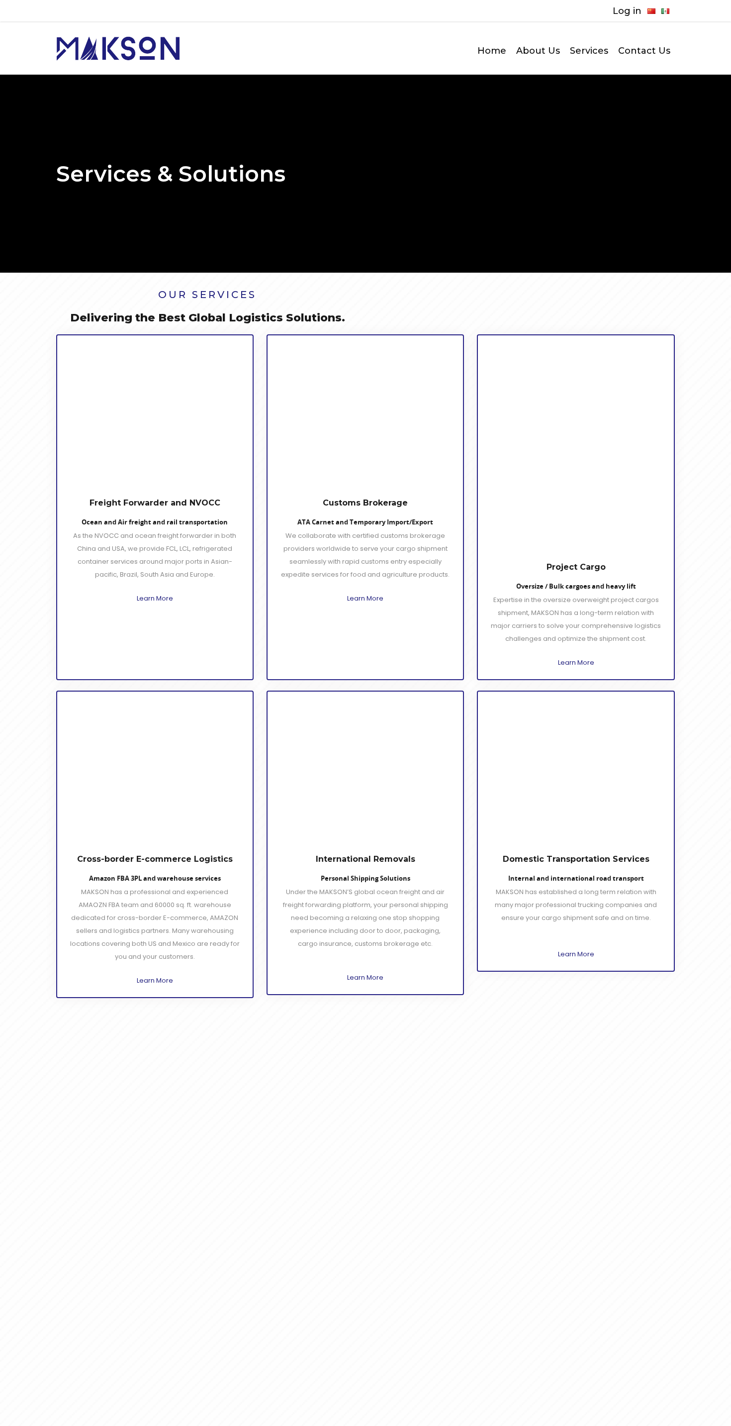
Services (589, 50)
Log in (627, 10)
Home (491, 50)
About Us (538, 50)
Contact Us (644, 50)
